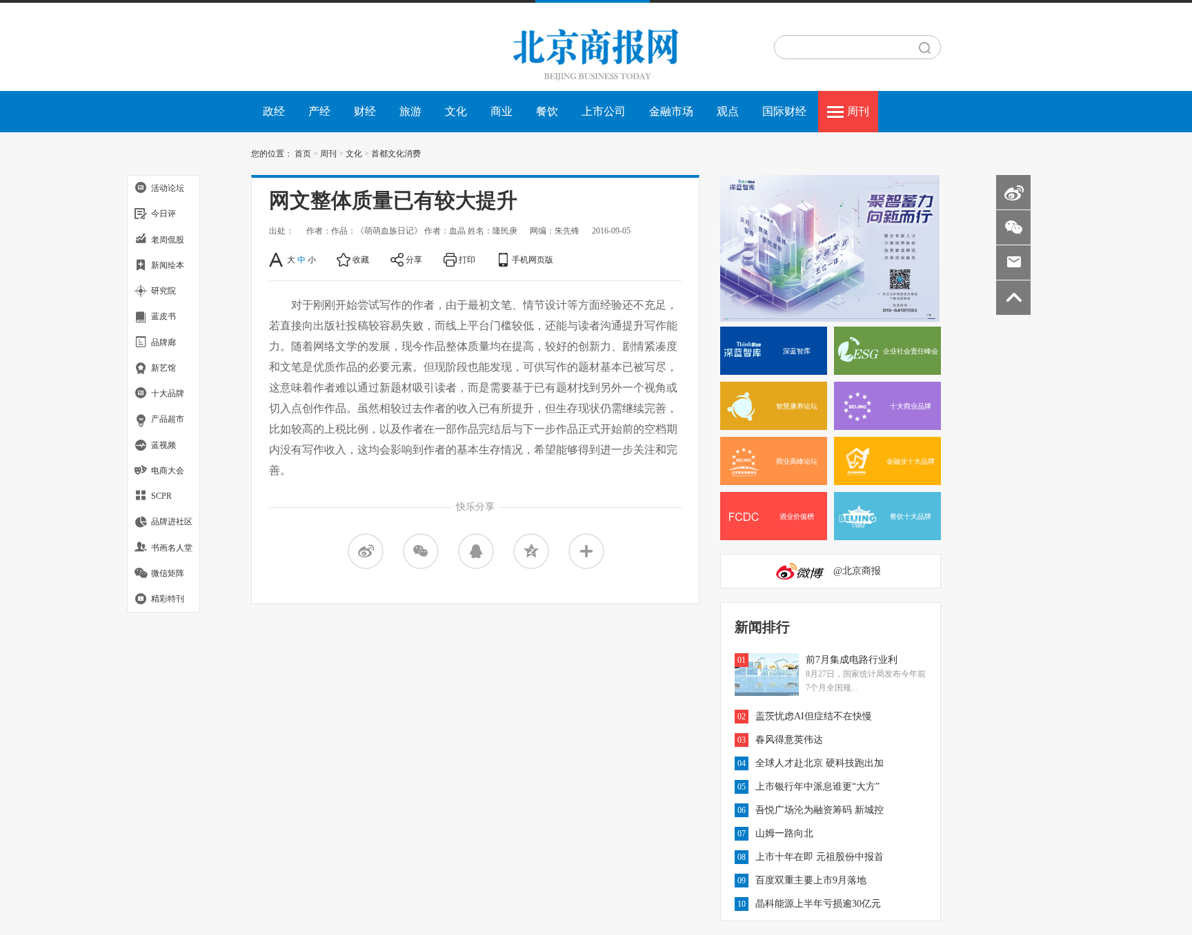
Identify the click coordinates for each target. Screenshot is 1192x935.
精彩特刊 (167, 599)
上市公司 (604, 111)
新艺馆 (163, 368)
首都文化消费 (396, 153)
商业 (501, 111)
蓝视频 (163, 445)
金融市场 (671, 111)
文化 (456, 111)
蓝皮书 (163, 316)
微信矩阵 (167, 573)
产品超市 (167, 419)
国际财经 (784, 111)
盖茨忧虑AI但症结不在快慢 (813, 716)
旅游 (410, 111)
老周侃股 (167, 240)
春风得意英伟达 (789, 739)
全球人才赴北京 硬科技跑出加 (819, 763)
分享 (414, 260)
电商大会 (167, 470)
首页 (303, 153)
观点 (728, 111)
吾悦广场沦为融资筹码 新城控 (819, 810)
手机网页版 (532, 260)
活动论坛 (167, 188)
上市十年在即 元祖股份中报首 (819, 857)
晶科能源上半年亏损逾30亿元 (818, 903)
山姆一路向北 (784, 833)
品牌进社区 (171, 521)
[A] (277, 260)
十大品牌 (167, 393)
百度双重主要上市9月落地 (810, 880)
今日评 (163, 213)
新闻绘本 (167, 265)
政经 (274, 111)
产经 (319, 111)
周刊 (858, 111)
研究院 (163, 291)
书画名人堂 (171, 548)
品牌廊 (163, 342)
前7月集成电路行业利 (851, 660)
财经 (365, 111)
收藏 (360, 260)
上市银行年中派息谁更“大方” (817, 786)
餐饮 (547, 111)
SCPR (161, 496)
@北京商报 (857, 571)
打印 (467, 260)
